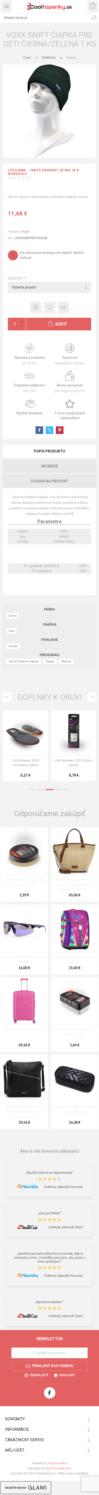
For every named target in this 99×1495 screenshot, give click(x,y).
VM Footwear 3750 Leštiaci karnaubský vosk (24, 882)
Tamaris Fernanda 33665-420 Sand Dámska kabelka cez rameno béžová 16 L (75, 884)
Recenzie (49, 466)
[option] (25, 747)
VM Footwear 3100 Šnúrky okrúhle (25, 763)
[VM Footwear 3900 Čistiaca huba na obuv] (75, 1001)
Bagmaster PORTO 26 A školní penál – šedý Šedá (74, 1110)
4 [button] (58, 789)
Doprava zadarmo (29, 382)
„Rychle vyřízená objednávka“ (50, 1173)
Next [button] (92, 697)
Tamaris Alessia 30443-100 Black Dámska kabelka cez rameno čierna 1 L (24, 1112)
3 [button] (49, 789)
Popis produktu (49, 451)
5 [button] (67, 789)
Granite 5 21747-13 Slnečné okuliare (24, 960)
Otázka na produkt (50, 481)
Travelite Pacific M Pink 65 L (24, 1030)
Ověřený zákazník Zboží (65, 1227)
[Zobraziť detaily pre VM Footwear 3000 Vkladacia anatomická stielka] (73, 732)
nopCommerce (57, 1463)
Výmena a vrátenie (29, 354)
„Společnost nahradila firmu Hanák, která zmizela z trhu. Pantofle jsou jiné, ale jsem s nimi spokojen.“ (49, 1258)
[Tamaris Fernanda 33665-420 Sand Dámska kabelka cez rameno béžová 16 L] (75, 851)
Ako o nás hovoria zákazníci (49, 1151)
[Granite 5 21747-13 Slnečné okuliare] (24, 928)
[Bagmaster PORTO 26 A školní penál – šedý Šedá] (75, 1078)
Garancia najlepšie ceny (36, 307)
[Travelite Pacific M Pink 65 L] (24, 1001)
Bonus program (69, 382)
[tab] (49, 451)
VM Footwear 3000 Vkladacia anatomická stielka (73, 765)
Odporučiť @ (63, 307)
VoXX (25, 231)
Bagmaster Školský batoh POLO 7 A (75, 960)
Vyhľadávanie (94, 18)
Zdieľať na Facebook (39, 430)
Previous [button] (7, 697)
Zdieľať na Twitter (49, 430)
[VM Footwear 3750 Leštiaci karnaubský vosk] (24, 851)
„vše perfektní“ (49, 1213)
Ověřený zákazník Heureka (63, 1187)
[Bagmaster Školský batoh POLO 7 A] (75, 928)
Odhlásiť (67, 1375)
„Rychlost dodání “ (49, 1302)
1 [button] (32, 789)
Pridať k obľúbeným (49, 307)
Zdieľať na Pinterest (59, 430)
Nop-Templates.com (58, 1468)
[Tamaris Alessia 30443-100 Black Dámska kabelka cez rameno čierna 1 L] (24, 1078)
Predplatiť (39, 1375)
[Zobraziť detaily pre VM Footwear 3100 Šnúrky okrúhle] (25, 732)
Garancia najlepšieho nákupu (69, 354)
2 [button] (41, 789)
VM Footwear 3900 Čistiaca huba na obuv (75, 1032)
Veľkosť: (16, 278)
